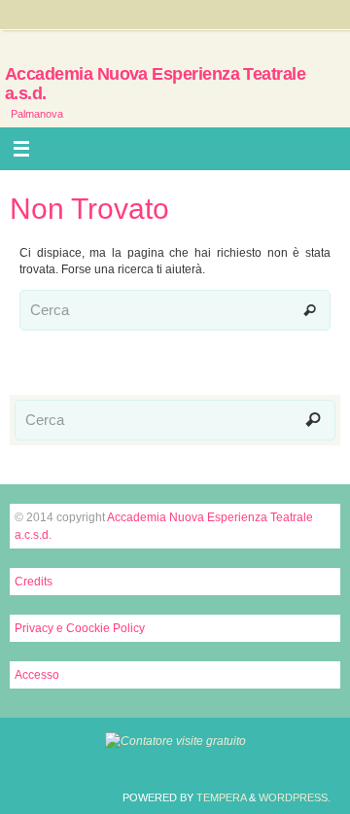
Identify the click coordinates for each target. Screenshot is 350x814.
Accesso (37, 675)
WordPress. (295, 797)
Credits (33, 581)
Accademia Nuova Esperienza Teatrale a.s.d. (155, 83)
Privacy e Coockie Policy (80, 628)
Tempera (221, 797)
